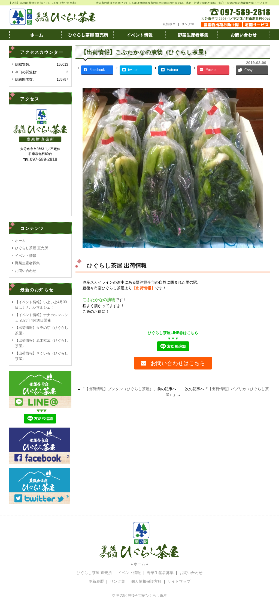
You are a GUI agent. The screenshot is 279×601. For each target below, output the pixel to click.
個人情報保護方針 (146, 581)
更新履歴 (169, 24)
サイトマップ (179, 581)
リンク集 (188, 24)
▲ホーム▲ (139, 564)
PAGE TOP (268, 578)
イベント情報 (139, 34)
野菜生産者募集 (192, 34)
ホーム (35, 34)
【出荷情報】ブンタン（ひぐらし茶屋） (119, 389)
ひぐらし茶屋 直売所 (31, 248)
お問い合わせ (244, 34)
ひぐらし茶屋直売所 (87, 34)
